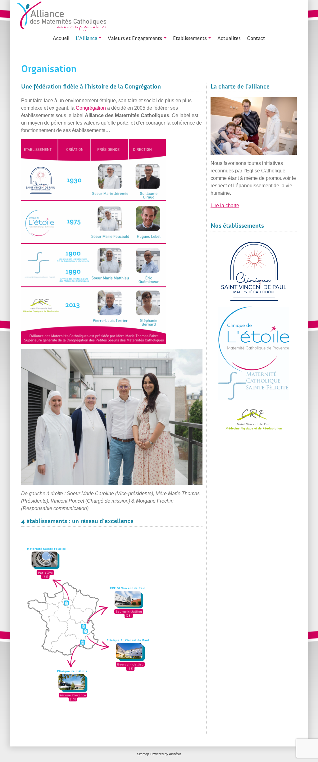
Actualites (229, 38)
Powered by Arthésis (165, 754)
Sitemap (143, 754)
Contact (256, 38)
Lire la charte (225, 205)
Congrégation (91, 108)
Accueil (61, 38)
